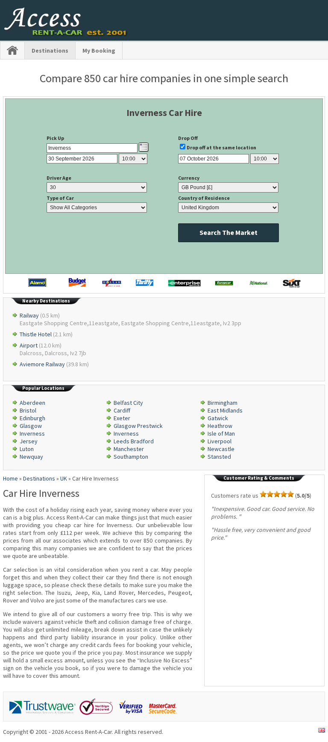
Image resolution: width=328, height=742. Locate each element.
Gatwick (218, 418)
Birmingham (222, 403)
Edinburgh (32, 418)
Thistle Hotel (36, 334)
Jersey (29, 441)
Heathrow (220, 426)
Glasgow (31, 426)
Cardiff (122, 410)
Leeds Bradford (134, 441)
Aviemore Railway (42, 364)
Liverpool (219, 441)
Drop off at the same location (221, 147)
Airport (29, 345)
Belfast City (128, 403)
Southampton (131, 456)
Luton (27, 449)
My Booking (98, 50)
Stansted (219, 456)
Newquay (31, 456)
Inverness (32, 433)
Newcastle (221, 449)
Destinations (50, 50)
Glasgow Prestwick (138, 426)
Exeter (122, 418)
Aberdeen (32, 403)
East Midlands (225, 410)
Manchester (129, 449)
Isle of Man (221, 433)
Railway (29, 315)
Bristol (28, 410)
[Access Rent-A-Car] (66, 34)
